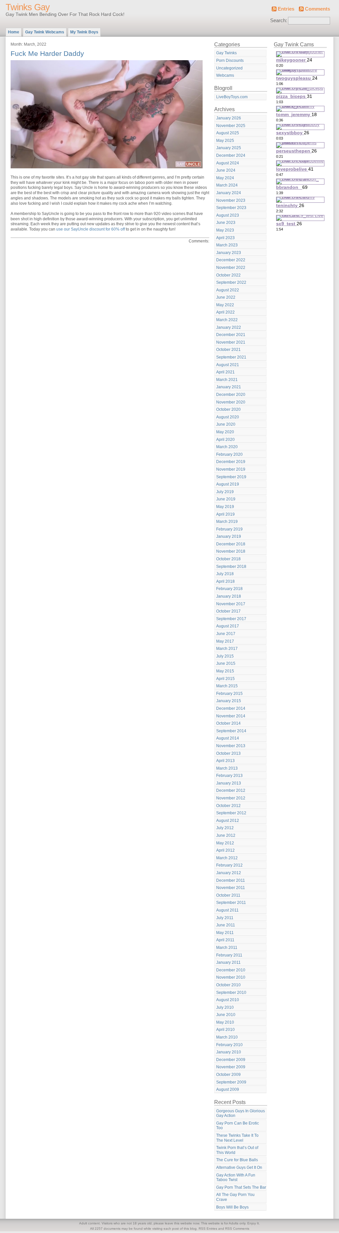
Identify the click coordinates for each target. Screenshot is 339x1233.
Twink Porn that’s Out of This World (237, 1150)
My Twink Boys (84, 32)
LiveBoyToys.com (232, 97)
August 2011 (227, 910)
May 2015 (225, 671)
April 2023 (225, 237)
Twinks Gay (28, 7)
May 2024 (225, 178)
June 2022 (225, 297)
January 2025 (228, 148)
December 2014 (230, 708)
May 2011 (225, 932)
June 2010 (225, 1014)
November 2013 (230, 746)
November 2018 (230, 551)
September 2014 (231, 731)
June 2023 (225, 222)
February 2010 (229, 1044)
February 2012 (229, 865)
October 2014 (228, 723)
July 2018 (225, 574)
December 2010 (230, 970)
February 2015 (229, 693)
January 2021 (228, 387)
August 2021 (227, 364)
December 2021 (230, 334)
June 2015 (225, 663)
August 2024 (227, 163)
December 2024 (230, 155)
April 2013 (225, 760)
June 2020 (225, 424)
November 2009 (230, 1067)
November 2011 (230, 887)
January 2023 (228, 252)
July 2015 (225, 656)
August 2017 (227, 626)
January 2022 (228, 327)
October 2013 (228, 753)
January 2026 (228, 118)
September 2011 (231, 902)
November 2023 (230, 200)
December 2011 (230, 880)
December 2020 (230, 394)
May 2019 (225, 506)
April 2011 (225, 940)
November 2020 (230, 402)
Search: (278, 20)
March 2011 (226, 947)
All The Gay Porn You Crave (235, 1197)
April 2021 (225, 372)
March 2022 (227, 320)
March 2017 (227, 648)
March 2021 (227, 379)
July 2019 (225, 491)
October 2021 (228, 349)
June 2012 (225, 835)
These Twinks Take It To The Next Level (237, 1138)
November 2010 (230, 977)
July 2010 (225, 1007)
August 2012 (227, 820)
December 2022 (230, 260)
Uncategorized (229, 68)
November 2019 (230, 469)
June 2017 (225, 633)
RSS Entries (208, 1228)
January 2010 (228, 1052)
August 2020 (227, 417)
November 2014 (230, 716)
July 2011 (224, 917)
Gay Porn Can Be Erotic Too (237, 1125)
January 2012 (228, 873)
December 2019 (230, 461)
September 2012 (231, 813)
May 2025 (225, 140)
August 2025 (227, 133)
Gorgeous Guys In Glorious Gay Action (240, 1113)
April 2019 (225, 514)
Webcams (225, 75)
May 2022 (225, 305)
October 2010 (228, 985)
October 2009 (228, 1074)
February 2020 (229, 454)
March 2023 (227, 245)
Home (13, 32)
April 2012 (225, 850)
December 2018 (230, 544)
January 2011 (228, 962)
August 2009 (227, 1089)
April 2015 (225, 678)
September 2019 (231, 477)
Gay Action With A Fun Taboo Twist (235, 1177)
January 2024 (228, 193)
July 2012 (225, 828)
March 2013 (227, 768)
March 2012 (227, 858)
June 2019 (225, 499)
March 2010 (227, 1037)
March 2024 (227, 185)
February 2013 (229, 775)
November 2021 (230, 342)
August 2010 (227, 1000)
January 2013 (228, 783)
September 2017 (231, 618)
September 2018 (231, 566)
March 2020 (227, 447)
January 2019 (228, 536)
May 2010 (225, 1022)
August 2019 (227, 484)
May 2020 (225, 432)
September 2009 (231, 1082)
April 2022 (225, 312)
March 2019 (227, 521)
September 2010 (231, 992)
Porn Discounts (230, 60)
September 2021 (231, 357)
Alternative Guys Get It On (239, 1167)
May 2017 (225, 641)
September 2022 (231, 282)
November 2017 (230, 604)
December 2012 (230, 790)
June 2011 (225, 925)
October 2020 (228, 409)
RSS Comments (237, 1228)
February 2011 (229, 955)
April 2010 (225, 1029)
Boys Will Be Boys (232, 1207)
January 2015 (228, 701)
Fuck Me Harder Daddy (47, 53)
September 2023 (231, 207)
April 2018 (225, 581)
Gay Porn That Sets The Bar (241, 1187)
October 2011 (228, 895)
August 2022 (227, 290)
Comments (317, 9)
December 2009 (230, 1059)
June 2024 (225, 170)
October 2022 (228, 275)
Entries (286, 9)
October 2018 (228, 559)
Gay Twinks (226, 53)
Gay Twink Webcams (44, 32)
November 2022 (230, 267)
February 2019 (229, 529)
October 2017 (228, 611)
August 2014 (227, 738)
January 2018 (228, 596)
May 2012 (225, 843)
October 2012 (228, 805)
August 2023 (227, 215)
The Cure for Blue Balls (237, 1160)
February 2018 (229, 588)
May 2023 (225, 230)
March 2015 (227, 686)
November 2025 (230, 125)
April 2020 (225, 439)
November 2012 (230, 798)
